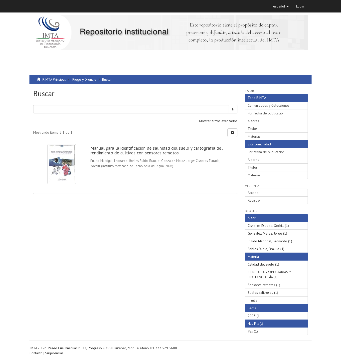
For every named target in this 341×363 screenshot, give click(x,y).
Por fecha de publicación (266, 113)
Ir (233, 109)
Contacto (35, 353)
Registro (254, 200)
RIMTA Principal (54, 79)
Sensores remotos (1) (264, 285)
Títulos (253, 128)
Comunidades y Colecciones (268, 105)
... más (252, 300)
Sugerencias (54, 353)
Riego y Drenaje (84, 79)
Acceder (254, 192)
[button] (280, 6)
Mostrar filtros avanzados (218, 121)
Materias (254, 136)
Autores (253, 121)
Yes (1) (253, 331)
